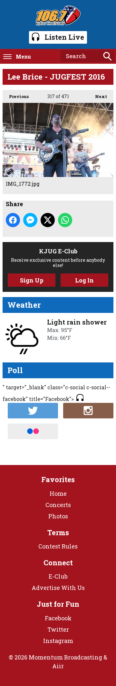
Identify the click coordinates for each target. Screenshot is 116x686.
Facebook (58, 618)
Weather (24, 305)
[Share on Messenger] (30, 220)
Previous (16, 96)
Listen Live (64, 37)
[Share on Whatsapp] (65, 220)
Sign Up (32, 280)
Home (58, 493)
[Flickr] (33, 431)
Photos (58, 516)
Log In (84, 280)
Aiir (58, 666)
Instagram (58, 641)
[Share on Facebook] (13, 220)
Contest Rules (58, 546)
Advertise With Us (58, 588)
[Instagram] (88, 410)
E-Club (58, 576)
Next (98, 96)
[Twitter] (33, 410)
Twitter (58, 629)
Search (107, 56)
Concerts (58, 505)
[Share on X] (48, 220)
